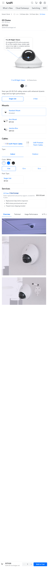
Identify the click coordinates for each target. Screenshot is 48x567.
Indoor (12, 154)
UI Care (6, 193)
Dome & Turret (6, 14)
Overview (6, 214)
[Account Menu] (44, 2)
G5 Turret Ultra (34, 14)
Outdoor (35, 154)
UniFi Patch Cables (15, 144)
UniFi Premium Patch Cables (38, 144)
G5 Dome (42, 14)
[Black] (13, 163)
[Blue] (8, 163)
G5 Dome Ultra (24, 14)
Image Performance (31, 214)
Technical (17, 214)
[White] (4, 163)
